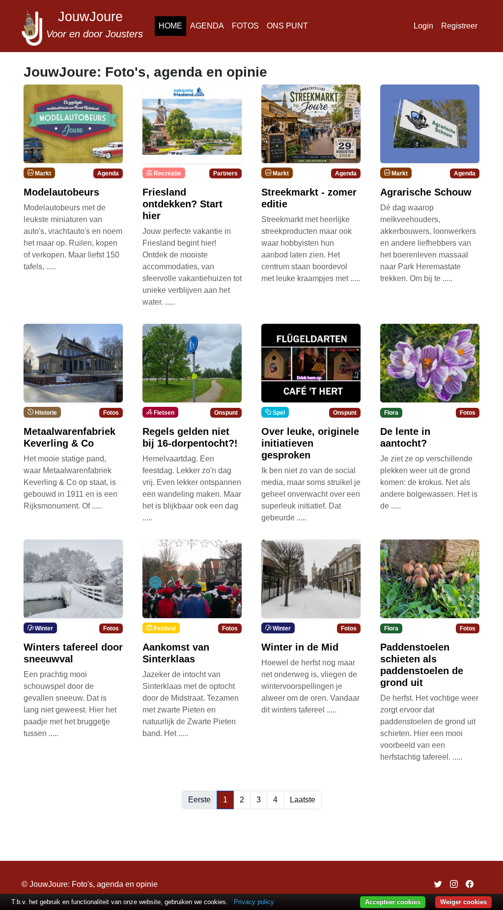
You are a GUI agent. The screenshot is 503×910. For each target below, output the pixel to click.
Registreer (459, 26)
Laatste (302, 800)
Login (423, 26)
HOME (170, 26)
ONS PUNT (287, 26)
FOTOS (245, 26)
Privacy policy (254, 902)
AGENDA (207, 26)
